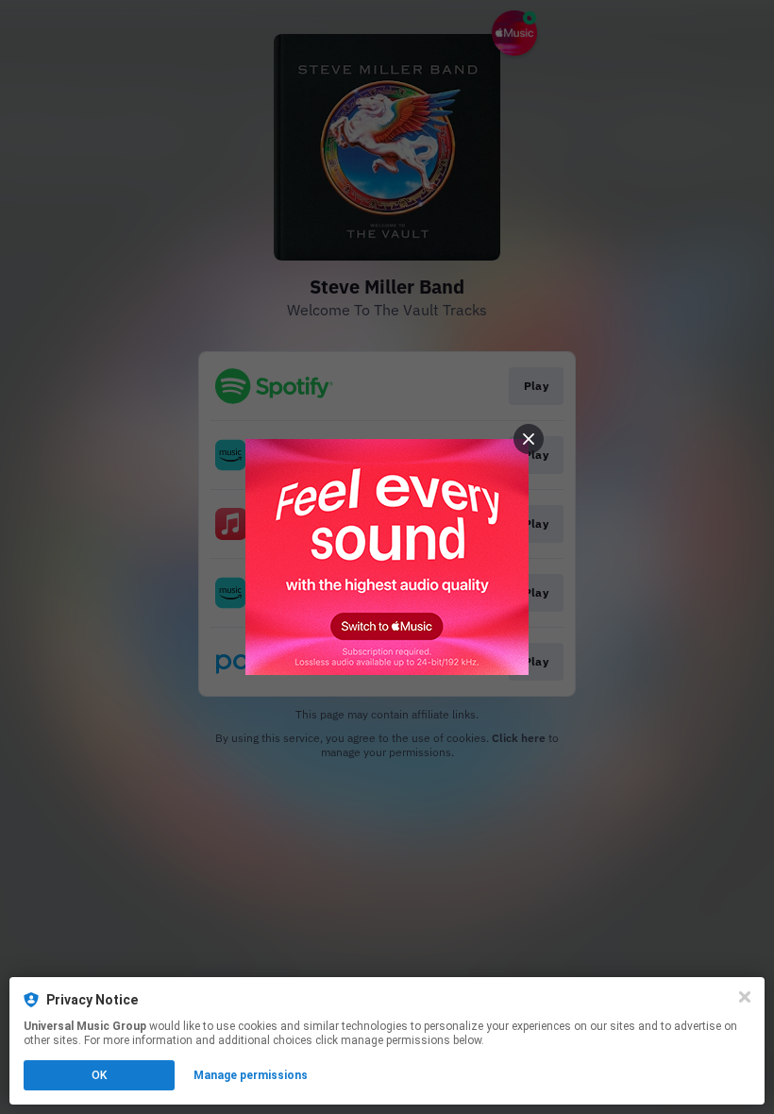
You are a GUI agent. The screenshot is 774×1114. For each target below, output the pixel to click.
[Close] (745, 997)
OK (99, 1075)
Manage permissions (251, 1075)
